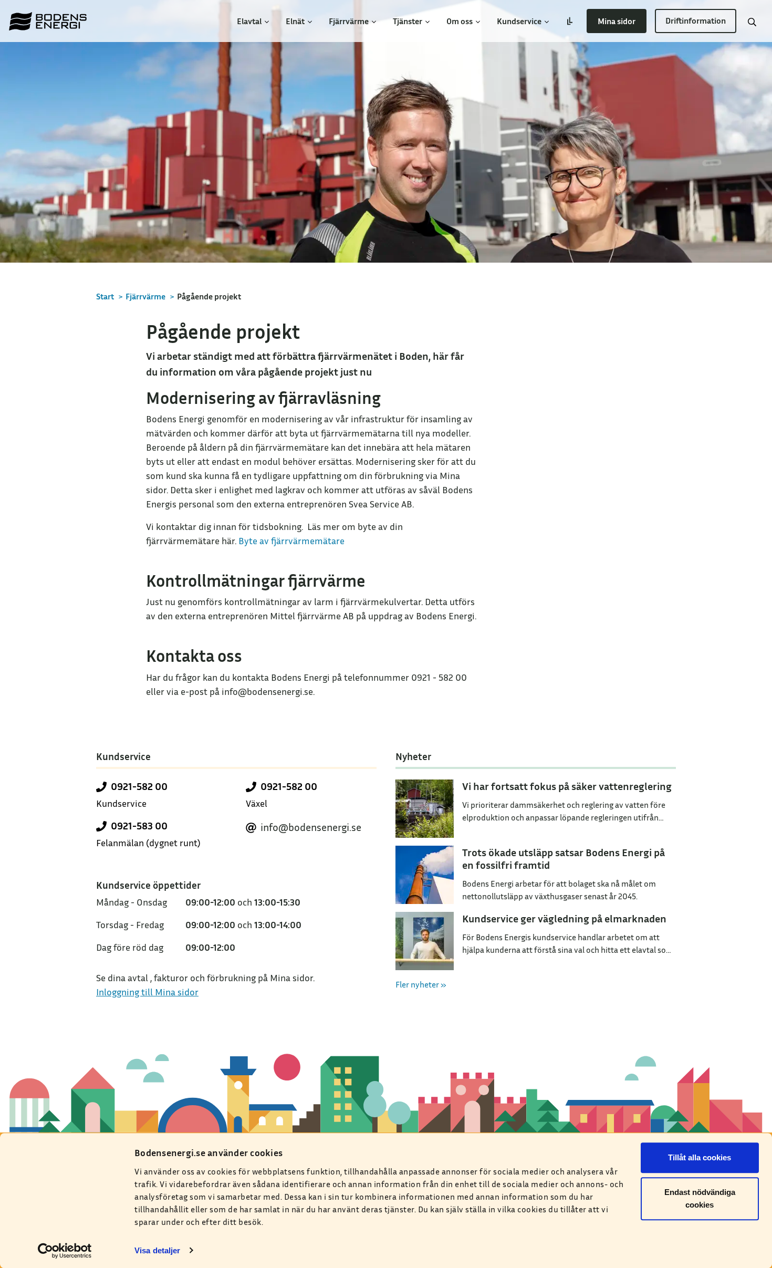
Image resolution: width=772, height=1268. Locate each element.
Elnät (296, 21)
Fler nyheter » (420, 984)
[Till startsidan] (47, 21)
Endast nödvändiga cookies (699, 1198)
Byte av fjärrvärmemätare (291, 540)
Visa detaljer (157, 1250)
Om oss (460, 21)
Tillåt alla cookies (699, 1157)
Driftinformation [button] (695, 20)
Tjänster (408, 21)
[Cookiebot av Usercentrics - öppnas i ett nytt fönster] (65, 1251)
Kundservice (520, 21)
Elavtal (250, 21)
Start (105, 296)
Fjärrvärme (349, 21)
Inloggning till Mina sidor (147, 991)
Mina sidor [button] (616, 21)
